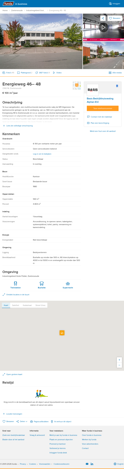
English (120, 464)
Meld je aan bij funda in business (63, 435)
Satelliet (15, 305)
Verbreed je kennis (58, 448)
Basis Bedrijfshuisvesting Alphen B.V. (100, 100)
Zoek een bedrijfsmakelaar (13, 435)
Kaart (6, 305)
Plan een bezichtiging (100, 123)
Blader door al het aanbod (13, 439)
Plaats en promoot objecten (61, 439)
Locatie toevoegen (14, 414)
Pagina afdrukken (41, 421)
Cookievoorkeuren (61, 464)
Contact (85, 448)
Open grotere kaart (14, 374)
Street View (40, 305)
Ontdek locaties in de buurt (17, 294)
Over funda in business (91, 435)
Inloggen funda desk (58, 452)
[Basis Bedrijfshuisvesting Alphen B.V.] (92, 90)
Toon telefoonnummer (102, 108)
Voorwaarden (44, 464)
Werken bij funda (89, 439)
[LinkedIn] (92, 464)
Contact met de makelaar (101, 117)
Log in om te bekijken (42, 154)
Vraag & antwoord (37, 435)
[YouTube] (87, 464)
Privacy (23, 464)
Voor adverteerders (90, 444)
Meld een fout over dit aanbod (103, 131)
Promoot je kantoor (58, 444)
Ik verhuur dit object (62, 421)
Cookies (32, 464)
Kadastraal (27, 305)
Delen (22, 421)
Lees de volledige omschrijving (19, 126)
